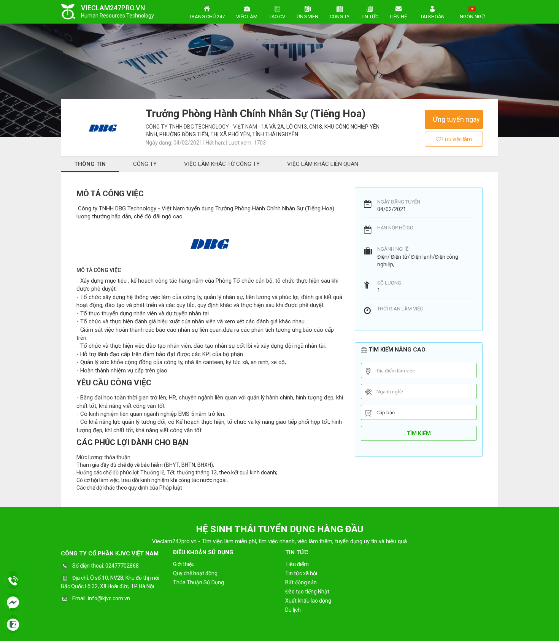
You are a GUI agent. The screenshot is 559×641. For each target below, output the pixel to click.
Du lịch (293, 609)
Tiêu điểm (297, 564)
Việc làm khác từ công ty (222, 164)
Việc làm (246, 16)
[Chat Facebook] (13, 603)
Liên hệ (398, 16)
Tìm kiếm (419, 433)
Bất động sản (301, 582)
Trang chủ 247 (207, 16)
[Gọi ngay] (13, 581)
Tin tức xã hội (301, 573)
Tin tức (369, 16)
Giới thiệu (184, 564)
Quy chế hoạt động (195, 573)
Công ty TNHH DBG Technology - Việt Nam (202, 127)
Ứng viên (307, 16)
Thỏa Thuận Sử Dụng (198, 582)
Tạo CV (277, 16)
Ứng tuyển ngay (456, 119)
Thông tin (90, 164)
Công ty (339, 16)
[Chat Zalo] (13, 625)
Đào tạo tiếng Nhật (307, 591)
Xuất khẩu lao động (308, 600)
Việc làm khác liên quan (322, 164)
